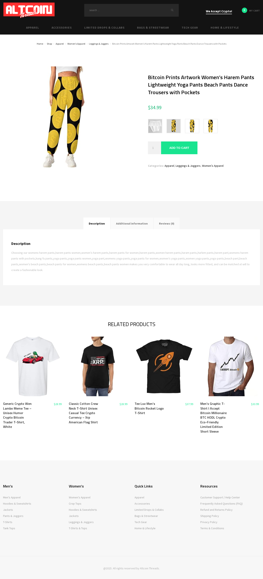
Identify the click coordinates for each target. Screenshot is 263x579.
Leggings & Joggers (188, 166)
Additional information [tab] (132, 223)
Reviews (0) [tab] (166, 223)
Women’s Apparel (213, 166)
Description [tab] (97, 223)
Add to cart (179, 147)
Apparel (169, 166)
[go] (172, 10)
